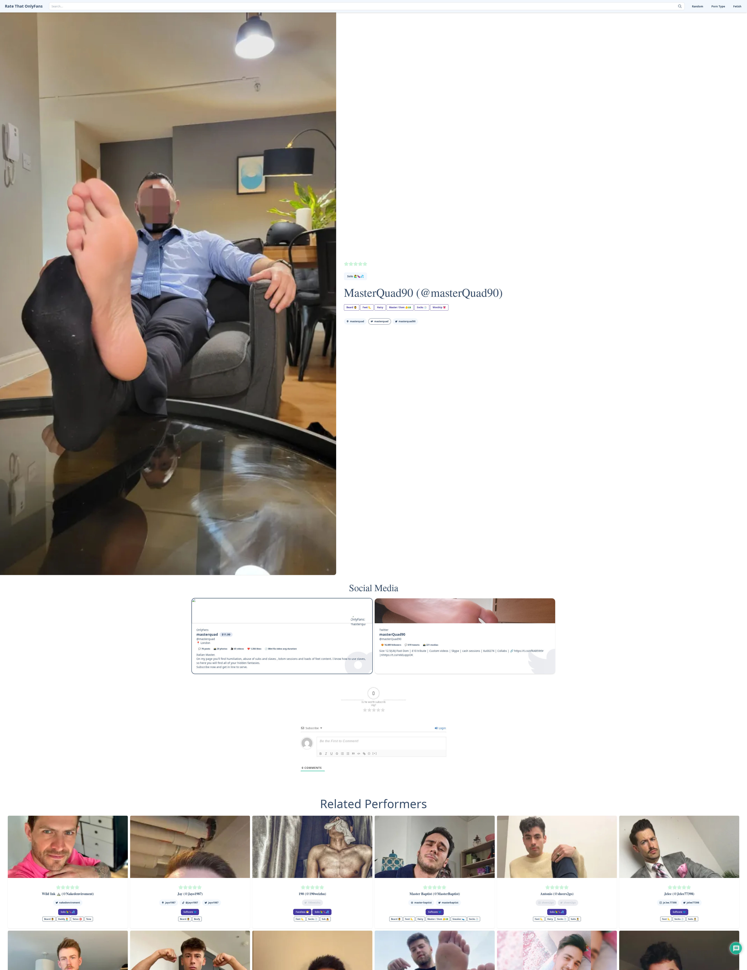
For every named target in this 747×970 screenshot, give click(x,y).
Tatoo (724, 27)
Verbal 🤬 (703, 40)
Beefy (197, 918)
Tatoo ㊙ (77, 918)
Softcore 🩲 (189, 912)
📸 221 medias (430, 644)
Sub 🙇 (325, 918)
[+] (375, 753)
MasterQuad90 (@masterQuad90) (423, 292)
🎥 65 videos (237, 648)
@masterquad (205, 639)
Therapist (679, 33)
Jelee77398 (693, 902)
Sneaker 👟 (680, 21)
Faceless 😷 (302, 912)
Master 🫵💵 (681, 15)
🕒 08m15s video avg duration (281, 648)
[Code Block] (358, 753)
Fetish (737, 6)
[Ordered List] (342, 753)
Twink (676, 40)
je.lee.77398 (670, 902)
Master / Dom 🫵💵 (400, 307)
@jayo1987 (192, 902)
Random (697, 6)
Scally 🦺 (726, 15)
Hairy (380, 307)
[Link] (364, 753)
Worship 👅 (728, 40)
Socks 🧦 (702, 21)
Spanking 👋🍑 (730, 21)
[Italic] (326, 753)
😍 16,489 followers (391, 644)
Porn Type (718, 6)
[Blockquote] (353, 753)
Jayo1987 (170, 902)
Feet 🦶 (701, 15)
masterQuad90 (407, 321)
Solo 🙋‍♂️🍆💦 (355, 276)
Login (442, 728)
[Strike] (337, 753)
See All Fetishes (683, 46)
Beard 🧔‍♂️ (351, 307)
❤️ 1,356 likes (254, 648)
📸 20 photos (220, 648)
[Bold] (320, 753)
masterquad (357, 321)
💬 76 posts (204, 648)
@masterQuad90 (390, 639)
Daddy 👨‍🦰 (63, 918)
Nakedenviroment (69, 902)
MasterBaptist (450, 902)
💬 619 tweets (412, 644)
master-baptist (423, 902)
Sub (675, 27)
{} (369, 753)
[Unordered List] (348, 753)
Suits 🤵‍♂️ (702, 27)
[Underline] (331, 753)
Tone (700, 33)
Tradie (724, 33)
